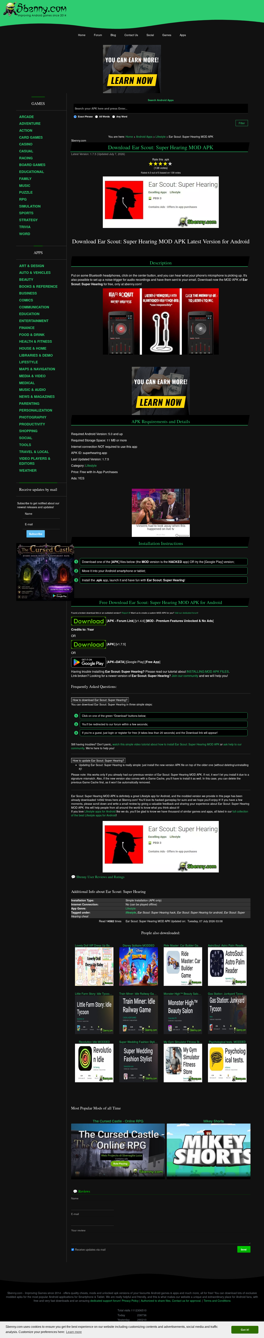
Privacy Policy (130, 1301)
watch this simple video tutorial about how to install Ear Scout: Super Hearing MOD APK (165, 744)
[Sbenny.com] (34, 8)
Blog (113, 35)
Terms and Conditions (217, 1301)
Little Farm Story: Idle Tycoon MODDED (94, 993)
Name (74, 1198)
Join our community (185, 675)
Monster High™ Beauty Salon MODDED (183, 993)
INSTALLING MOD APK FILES (208, 671)
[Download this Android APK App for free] (88, 620)
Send (244, 1249)
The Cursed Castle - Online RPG (118, 1121)
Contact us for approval (186, 1301)
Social (150, 35)
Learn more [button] (74, 1332)
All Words (104, 116)
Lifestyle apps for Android (100, 811)
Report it (126, 612)
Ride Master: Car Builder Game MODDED (183, 945)
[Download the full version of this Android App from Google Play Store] (88, 662)
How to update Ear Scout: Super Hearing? (98, 760)
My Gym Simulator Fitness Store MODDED (183, 1042)
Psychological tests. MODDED (227, 1042)
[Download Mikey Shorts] (214, 1150)
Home (81, 35)
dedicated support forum (105, 1301)
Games (166, 35)
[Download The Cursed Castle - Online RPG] (118, 1150)
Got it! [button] (245, 1329)
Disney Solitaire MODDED (138, 945)
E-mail (75, 1214)
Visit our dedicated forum (186, 612)
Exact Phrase (85, 116)
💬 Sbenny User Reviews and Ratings (97, 876)
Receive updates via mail (90, 1249)
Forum (98, 35)
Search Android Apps (161, 100)
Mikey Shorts (214, 1121)
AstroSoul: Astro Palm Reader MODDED (227, 945)
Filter (242, 123)
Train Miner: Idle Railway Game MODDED (138, 993)
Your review (78, 1230)
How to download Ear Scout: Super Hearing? (100, 700)
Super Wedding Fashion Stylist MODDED (138, 1042)
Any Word (121, 116)
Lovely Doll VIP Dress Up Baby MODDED (94, 945)
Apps (183, 35)
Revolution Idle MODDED (94, 1042)
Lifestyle (91, 465)
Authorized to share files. (156, 1301)
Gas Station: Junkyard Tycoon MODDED (227, 993)
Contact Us (131, 35)
